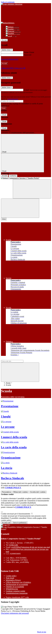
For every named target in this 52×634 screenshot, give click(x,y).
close (4, 219)
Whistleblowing (12, 589)
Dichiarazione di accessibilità (17, 584)
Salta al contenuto (8, 2)
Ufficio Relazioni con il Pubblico (18, 582)
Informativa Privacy (13, 580)
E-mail (26, 90)
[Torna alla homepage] (26, 178)
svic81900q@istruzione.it (30, 547)
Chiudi (4, 115)
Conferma (13, 176)
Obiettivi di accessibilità (15, 587)
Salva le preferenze (19, 523)
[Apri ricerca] (32, 189)
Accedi (4, 40)
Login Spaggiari (12, 99)
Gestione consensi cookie (15, 591)
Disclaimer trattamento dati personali (15, 613)
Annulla (4, 176)
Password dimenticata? (9, 59)
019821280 (13, 545)
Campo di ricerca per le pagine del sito (15, 359)
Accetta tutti (38, 492)
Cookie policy (11, 576)
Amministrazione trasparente (17, 593)
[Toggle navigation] (20, 208)
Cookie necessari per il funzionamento (16, 514)
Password (27, 55)
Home (8, 383)
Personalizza (6, 492)
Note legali (10, 578)
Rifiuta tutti (20, 492)
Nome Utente (29, 52)
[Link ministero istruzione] (11, 4)
